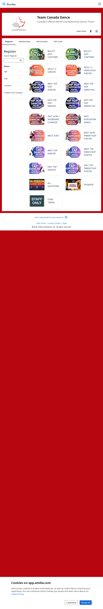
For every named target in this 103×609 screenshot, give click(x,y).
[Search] (21, 60)
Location (7, 85)
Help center (41, 223)
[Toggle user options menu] (99, 3)
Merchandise (42, 41)
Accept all (85, 602)
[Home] (9, 4)
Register (9, 41)
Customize (71, 602)
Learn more (81, 31)
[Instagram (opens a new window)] (96, 31)
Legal (64, 223)
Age (5, 71)
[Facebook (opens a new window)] (91, 31)
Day (5, 78)
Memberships (24, 41)
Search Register (10, 56)
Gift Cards (58, 41)
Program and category (13, 92)
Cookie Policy (17, 594)
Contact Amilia (54, 223)
